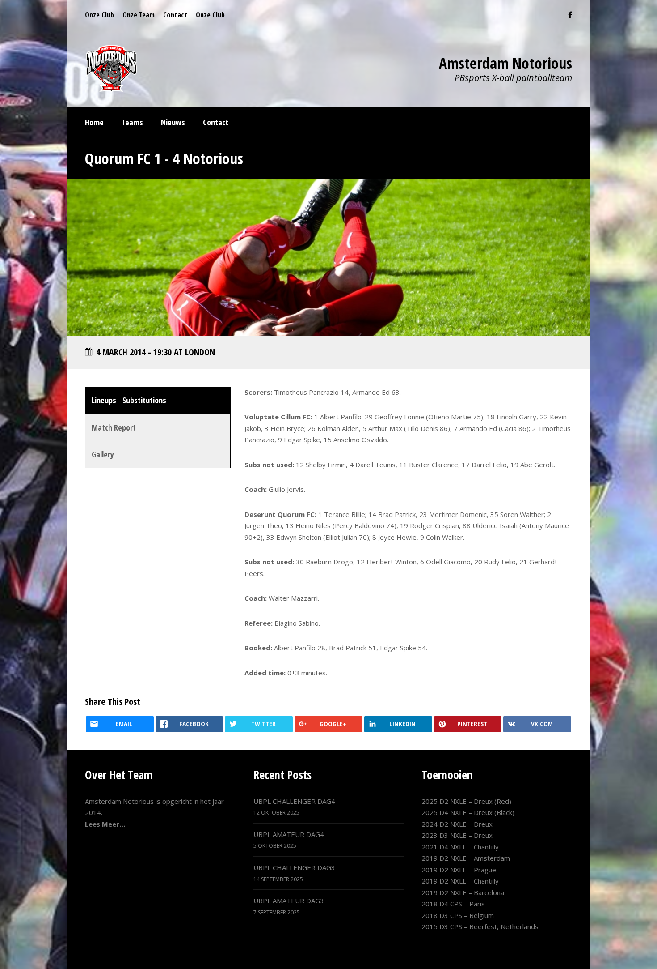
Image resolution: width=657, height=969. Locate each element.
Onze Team (138, 15)
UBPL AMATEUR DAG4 (288, 834)
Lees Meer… (105, 824)
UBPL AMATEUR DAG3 (288, 900)
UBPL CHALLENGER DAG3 (294, 867)
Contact (175, 15)
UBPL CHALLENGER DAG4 (294, 801)
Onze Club (99, 15)
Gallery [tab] (103, 454)
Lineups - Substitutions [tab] (129, 400)
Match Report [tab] (114, 427)
